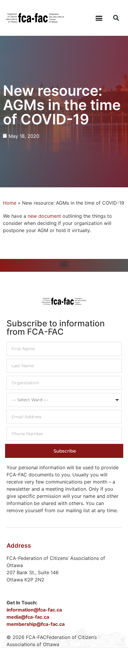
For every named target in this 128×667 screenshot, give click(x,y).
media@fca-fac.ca (28, 617)
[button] (99, 18)
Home (9, 203)
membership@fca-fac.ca (36, 624)
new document (45, 216)
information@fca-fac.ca (34, 610)
